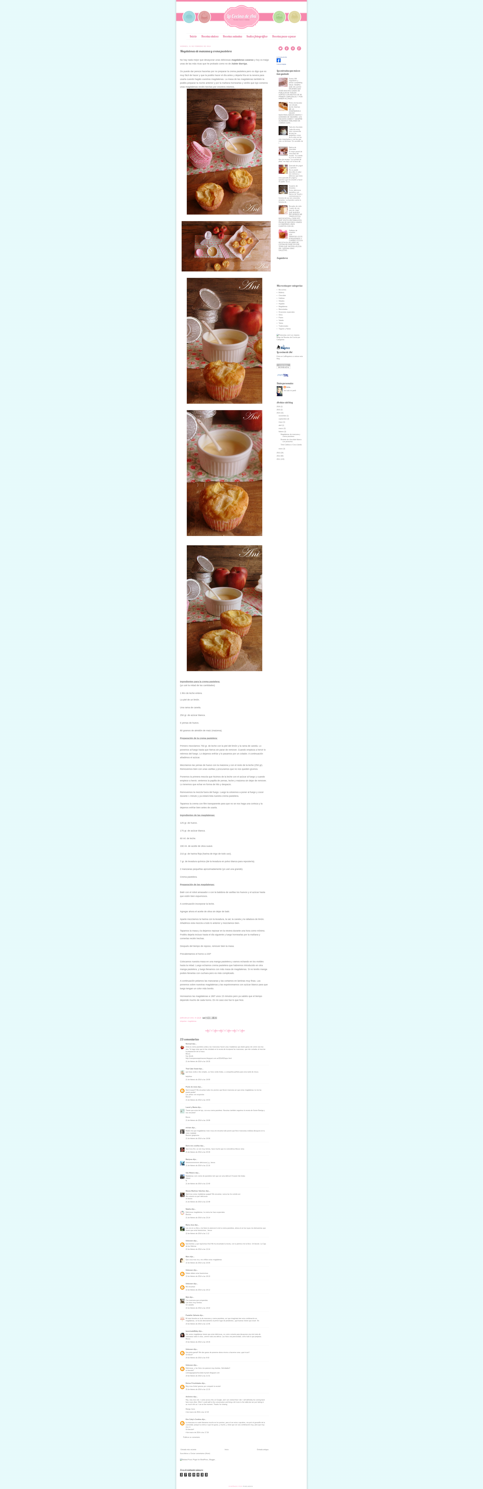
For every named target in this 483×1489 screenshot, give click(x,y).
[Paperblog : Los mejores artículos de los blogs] (283, 377)
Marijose (189, 1159)
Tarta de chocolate (295, 127)
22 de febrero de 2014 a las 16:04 (198, 1263)
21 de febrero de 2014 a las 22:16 (198, 1165)
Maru (188, 1257)
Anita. (288, 387)
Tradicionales (283, 326)
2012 (279, 456)
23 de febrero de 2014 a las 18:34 (198, 1342)
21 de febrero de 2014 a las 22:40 (198, 1184)
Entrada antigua (262, 1449)
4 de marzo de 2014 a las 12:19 (197, 1412)
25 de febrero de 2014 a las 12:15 (198, 1389)
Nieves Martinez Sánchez (196, 1191)
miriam (188, 1128)
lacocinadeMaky (192, 1331)
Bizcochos (282, 290)
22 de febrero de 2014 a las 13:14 (198, 1249)
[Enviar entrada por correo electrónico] (203, 1018)
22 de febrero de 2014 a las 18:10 (198, 1276)
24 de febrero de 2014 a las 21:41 (198, 1376)
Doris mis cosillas (193, 1146)
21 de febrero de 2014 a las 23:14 (198, 1218)
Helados (282, 301)
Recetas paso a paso (284, 36)
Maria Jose (190, 1225)
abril (280, 425)
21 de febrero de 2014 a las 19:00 (198, 1080)
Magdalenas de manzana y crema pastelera (290, 435)
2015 (279, 410)
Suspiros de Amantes (293, 187)
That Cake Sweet (192, 1069)
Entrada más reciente (188, 1449)
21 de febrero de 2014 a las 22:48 (198, 1202)
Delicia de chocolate (292, 148)
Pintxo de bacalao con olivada (295, 104)
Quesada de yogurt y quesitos (296, 167)
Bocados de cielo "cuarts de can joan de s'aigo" (295, 208)
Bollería (281, 292)
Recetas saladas (232, 36)
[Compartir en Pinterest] (216, 1018)
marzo (281, 428)
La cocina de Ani (284, 352)
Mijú (187, 1297)
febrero (281, 432)
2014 (279, 413)
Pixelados (248, 1486)
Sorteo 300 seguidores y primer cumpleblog (295, 81)
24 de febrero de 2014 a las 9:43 (197, 1358)
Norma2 (189, 1044)
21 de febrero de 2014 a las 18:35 (198, 1061)
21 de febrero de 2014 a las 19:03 (198, 1100)
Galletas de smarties (293, 231)
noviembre (283, 416)
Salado (281, 320)
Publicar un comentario (191, 1437)
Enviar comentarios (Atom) (200, 1453)
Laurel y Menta (191, 1107)
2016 (279, 406)
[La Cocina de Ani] (279, 62)
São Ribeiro (190, 1173)
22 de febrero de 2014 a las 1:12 (197, 1233)
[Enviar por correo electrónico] (206, 1018)
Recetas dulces (209, 36)
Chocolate (282, 295)
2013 (279, 453)
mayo (281, 422)
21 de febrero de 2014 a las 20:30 (198, 1152)
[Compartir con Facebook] (213, 1018)
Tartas (281, 323)
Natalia (188, 1209)
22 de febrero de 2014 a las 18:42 (198, 1308)
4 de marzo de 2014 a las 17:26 (197, 1432)
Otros (281, 315)
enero (281, 449)
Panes (281, 318)
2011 (279, 459)
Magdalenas (192, 1021)
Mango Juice (190, 1409)
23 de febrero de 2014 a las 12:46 (198, 1324)
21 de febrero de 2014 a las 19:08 (198, 1120)
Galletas (282, 298)
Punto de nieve (191, 1087)
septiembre (283, 419)
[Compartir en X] (211, 1018)
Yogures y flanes (285, 329)
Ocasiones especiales (287, 312)
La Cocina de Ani (241, 16)
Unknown (189, 1241)
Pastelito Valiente (192, 1315)
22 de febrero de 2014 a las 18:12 (198, 1290)
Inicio (193, 36)
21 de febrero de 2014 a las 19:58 (198, 1138)
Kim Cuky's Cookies (193, 1419)
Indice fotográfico (257, 36)
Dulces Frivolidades (193, 1383)
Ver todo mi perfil (290, 391)
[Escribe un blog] (208, 1018)
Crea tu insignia (281, 64)
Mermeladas (283, 309)
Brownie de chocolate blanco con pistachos (291, 440)
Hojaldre (282, 304)
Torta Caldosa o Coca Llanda (291, 445)
